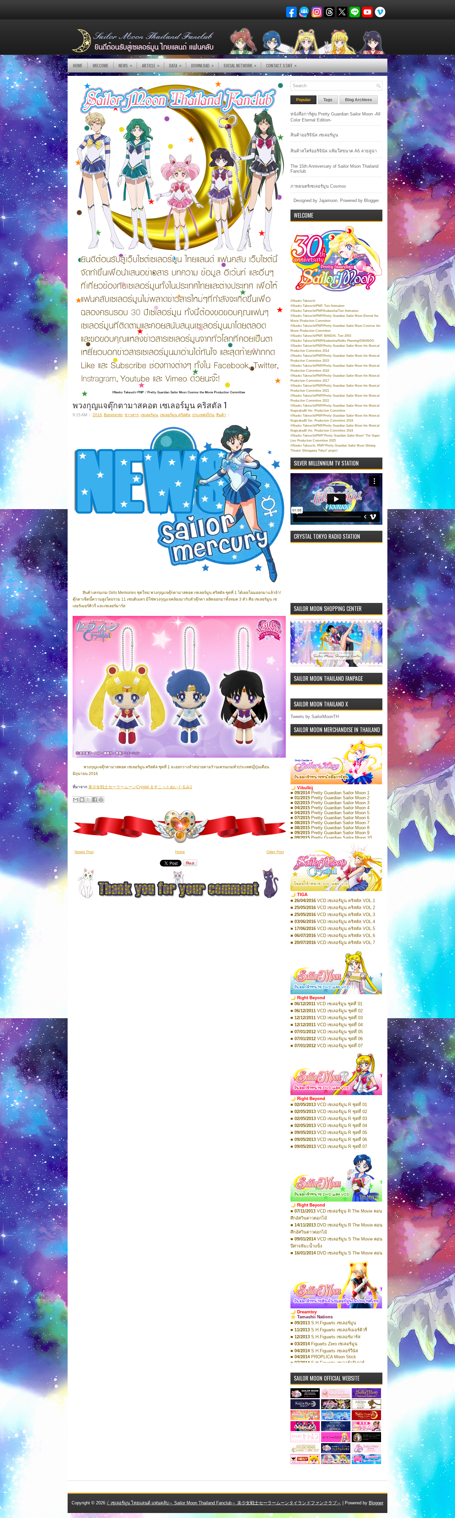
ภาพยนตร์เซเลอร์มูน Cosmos (318, 186)
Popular (303, 99)
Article (151, 65)
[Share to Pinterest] (101, 799)
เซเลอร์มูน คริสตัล (175, 415)
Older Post (275, 852)
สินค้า (221, 415)
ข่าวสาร (132, 415)
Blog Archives (358, 99)
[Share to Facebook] (94, 799)
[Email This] (75, 799)
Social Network (240, 65)
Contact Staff (281, 65)
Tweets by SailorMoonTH (314, 716)
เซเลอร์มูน (149, 415)
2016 (97, 415)
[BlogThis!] (82, 799)
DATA (175, 65)
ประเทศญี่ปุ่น (203, 415)
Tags (327, 99)
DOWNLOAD (202, 65)
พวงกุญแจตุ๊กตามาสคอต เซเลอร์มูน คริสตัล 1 (150, 405)
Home (77, 65)
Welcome (100, 65)
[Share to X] (88, 799)
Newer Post (84, 852)
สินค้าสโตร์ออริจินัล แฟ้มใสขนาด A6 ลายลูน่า (333, 150)
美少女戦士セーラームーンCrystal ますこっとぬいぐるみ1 (140, 787)
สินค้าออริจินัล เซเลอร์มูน (314, 134)
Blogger (371, 200)
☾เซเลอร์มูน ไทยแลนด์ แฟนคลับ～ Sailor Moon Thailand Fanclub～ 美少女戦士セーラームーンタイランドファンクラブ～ (224, 1502)
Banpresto (113, 415)
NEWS (125, 65)
